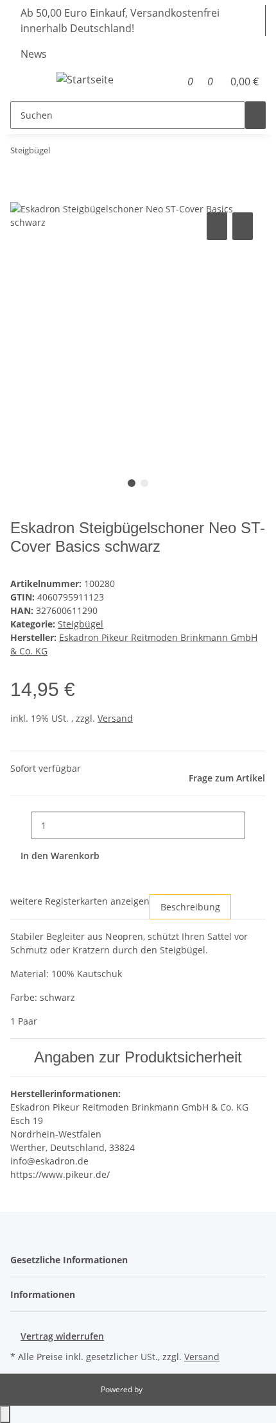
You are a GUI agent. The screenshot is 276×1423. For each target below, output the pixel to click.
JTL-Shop (159, 1389)
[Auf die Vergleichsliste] (217, 226)
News (34, 54)
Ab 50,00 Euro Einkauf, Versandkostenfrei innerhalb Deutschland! (120, 20)
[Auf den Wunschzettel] (242, 226)
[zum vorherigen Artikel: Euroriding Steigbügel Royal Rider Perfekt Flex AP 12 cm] (60, 153)
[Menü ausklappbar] (26, 81)
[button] (173, 81)
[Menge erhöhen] (255, 825)
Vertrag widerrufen (62, 1336)
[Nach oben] (5, 1414)
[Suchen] (255, 115)
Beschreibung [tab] (190, 907)
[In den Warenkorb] (20, 195)
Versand (115, 718)
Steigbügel (80, 624)
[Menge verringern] (20, 825)
